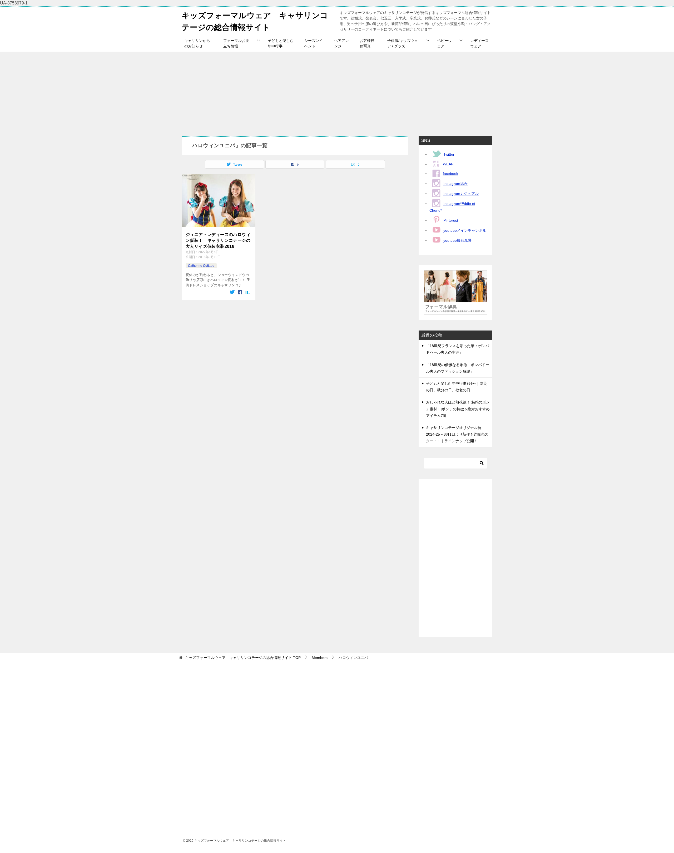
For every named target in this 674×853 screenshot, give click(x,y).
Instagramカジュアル (461, 193)
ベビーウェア (444, 43)
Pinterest (450, 220)
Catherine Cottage (201, 266)
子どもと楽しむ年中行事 (281, 43)
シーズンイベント (313, 43)
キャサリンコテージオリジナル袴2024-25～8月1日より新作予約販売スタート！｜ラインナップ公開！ (457, 434)
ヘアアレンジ (341, 43)
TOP (243, 657)
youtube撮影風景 (457, 240)
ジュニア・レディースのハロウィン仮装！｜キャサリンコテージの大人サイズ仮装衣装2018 (218, 240)
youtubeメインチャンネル (464, 230)
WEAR (448, 164)
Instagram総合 (455, 183)
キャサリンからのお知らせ (197, 43)
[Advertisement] (337, 91)
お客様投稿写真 (367, 43)
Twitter (448, 154)
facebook (450, 173)
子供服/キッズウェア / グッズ (402, 43)
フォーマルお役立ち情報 (236, 43)
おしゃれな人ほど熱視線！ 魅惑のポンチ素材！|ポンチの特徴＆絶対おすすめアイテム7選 (458, 408)
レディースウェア (479, 43)
